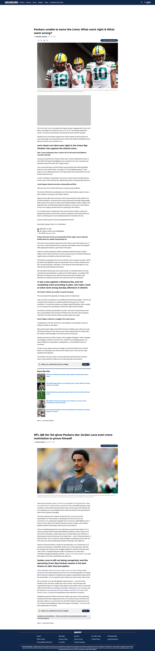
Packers (22, 2)
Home (39, 420)
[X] (141, 2)
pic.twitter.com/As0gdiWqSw (54, 231)
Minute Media (28, 646)
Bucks (34, 2)
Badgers (40, 2)
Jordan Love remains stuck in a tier (76, 554)
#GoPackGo (62, 224)
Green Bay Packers (46, 128)
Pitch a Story (41, 639)
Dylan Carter (40, 442)
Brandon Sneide (41, 36)
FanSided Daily (112, 636)
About (46, 2)
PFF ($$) (68, 169)
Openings (62, 636)
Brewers (28, 2)
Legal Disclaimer (112, 639)
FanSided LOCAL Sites (56, 2)
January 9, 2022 (50, 233)
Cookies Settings (79, 642)
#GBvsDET (43, 229)
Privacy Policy (63, 639)
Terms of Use (78, 639)
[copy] (47, 40)
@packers (64, 220)
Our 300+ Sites (96, 636)
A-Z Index (62, 642)
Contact (76, 636)
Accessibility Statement (44, 642)
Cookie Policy (95, 639)
